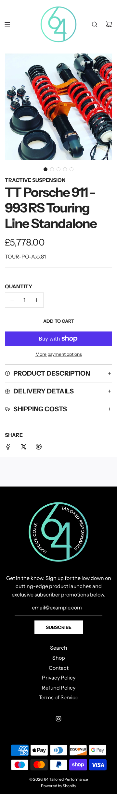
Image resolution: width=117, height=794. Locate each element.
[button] (45, 169)
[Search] (94, 24)
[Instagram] (58, 719)
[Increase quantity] (36, 300)
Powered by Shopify (58, 785)
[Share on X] (23, 447)
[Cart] (109, 24)
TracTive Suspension (35, 180)
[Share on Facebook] (8, 447)
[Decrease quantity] (12, 300)
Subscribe (59, 627)
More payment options (58, 354)
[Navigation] (7, 24)
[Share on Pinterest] (39, 447)
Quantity (18, 286)
